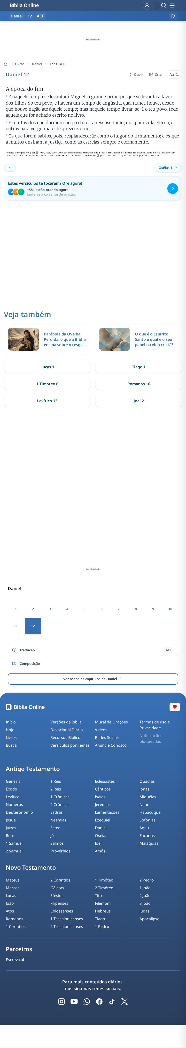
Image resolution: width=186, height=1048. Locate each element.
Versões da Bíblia (66, 722)
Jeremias (103, 804)
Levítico (13, 796)
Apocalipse (149, 918)
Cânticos (103, 789)
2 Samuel (14, 851)
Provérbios (60, 851)
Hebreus (103, 911)
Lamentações (107, 812)
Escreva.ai (15, 959)
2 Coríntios (60, 880)
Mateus (13, 880)
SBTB (43, 155)
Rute (10, 835)
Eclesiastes (105, 781)
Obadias (147, 781)
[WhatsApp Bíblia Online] (87, 1001)
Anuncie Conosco (111, 745)
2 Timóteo (104, 887)
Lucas (11, 895)
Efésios (56, 895)
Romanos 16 (138, 384)
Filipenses (59, 903)
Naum (145, 804)
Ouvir (138, 74)
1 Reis (55, 781)
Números (14, 804)
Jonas (144, 789)
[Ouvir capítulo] (173, 16)
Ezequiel (102, 820)
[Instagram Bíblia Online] (61, 1001)
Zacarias (147, 835)
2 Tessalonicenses (66, 926)
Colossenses (61, 911)
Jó (52, 835)
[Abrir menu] (172, 5)
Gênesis (13, 781)
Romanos (14, 918)
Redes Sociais (107, 737)
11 (16, 625)
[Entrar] (147, 5)
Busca (11, 745)
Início (11, 722)
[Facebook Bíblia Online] (99, 1001)
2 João (145, 895)
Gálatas (57, 887)
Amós (100, 851)
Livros (19, 64)
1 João (145, 887)
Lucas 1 (47, 367)
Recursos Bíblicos (66, 737)
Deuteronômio (19, 812)
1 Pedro (102, 926)
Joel (98, 843)
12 (30, 16)
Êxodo (11, 789)
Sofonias (147, 820)
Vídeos (101, 729)
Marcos (13, 887)
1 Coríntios (16, 926)
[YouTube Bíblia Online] (74, 1001)
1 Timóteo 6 (47, 384)
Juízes (11, 827)
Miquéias (148, 796)
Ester (55, 827)
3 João (145, 903)
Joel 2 (139, 400)
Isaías (100, 796)
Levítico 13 (47, 400)
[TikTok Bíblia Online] (112, 1001)
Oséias (101, 835)
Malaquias (149, 843)
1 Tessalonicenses (66, 918)
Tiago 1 (139, 367)
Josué (11, 820)
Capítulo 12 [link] (58, 64)
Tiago (100, 918)
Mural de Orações (111, 722)
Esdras (56, 812)
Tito (98, 895)
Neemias (58, 820)
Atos (10, 911)
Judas (144, 911)
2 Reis (55, 789)
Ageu (144, 827)
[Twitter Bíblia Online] (124, 1001)
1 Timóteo (104, 880)
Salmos (57, 843)
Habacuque (150, 812)
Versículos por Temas (70, 745)
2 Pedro (147, 880)
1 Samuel (14, 843)
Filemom (103, 903)
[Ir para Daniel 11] (10, 168)
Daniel (37, 64)
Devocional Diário (66, 729)
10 (170, 609)
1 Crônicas (60, 796)
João (10, 903)
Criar (159, 74)
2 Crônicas (60, 804)
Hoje (10, 729)
